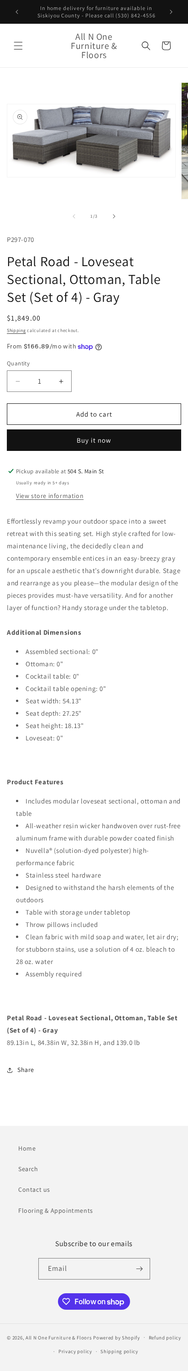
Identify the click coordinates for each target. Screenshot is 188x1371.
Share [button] (25, 1070)
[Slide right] (114, 216)
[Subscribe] (140, 1269)
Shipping (16, 330)
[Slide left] (74, 216)
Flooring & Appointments (55, 1210)
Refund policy (165, 1337)
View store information (50, 496)
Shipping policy (119, 1351)
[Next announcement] (171, 12)
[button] (18, 46)
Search (28, 1169)
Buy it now (94, 440)
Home (27, 1148)
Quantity (18, 363)
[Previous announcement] (17, 12)
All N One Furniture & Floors (59, 1337)
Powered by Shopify (116, 1337)
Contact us (34, 1189)
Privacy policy (75, 1351)
